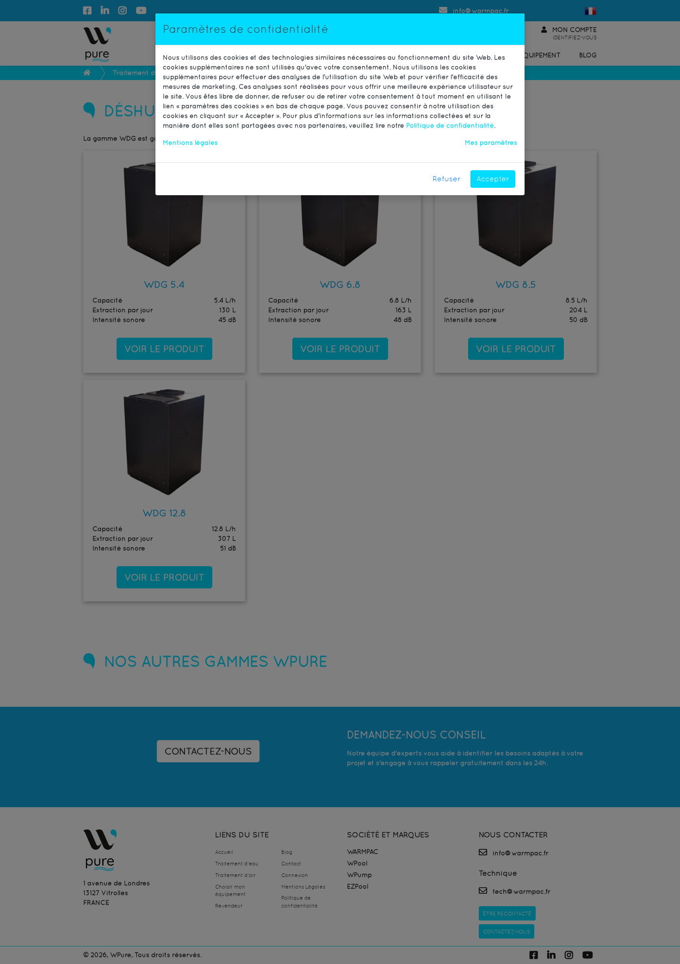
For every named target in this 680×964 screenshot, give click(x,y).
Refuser (447, 178)
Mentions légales (190, 142)
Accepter (492, 178)
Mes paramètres (491, 142)
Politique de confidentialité (450, 125)
